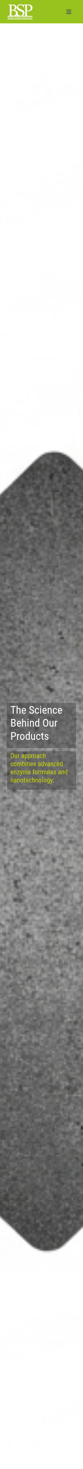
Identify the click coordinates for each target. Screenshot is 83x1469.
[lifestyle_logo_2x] (20, 5)
